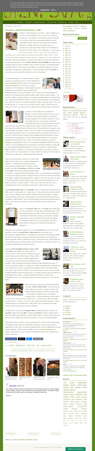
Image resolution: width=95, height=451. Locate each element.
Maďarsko (84, 402)
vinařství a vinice (30, 345)
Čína (86, 423)
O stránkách (20, 22)
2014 (66, 73)
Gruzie (85, 416)
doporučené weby (82, 392)
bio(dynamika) (82, 383)
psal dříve (40, 149)
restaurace (66, 402)
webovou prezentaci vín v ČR (14, 85)
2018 (66, 64)
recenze (72, 383)
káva (77, 418)
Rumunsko (71, 418)
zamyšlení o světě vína (46, 345)
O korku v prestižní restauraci (70, 371)
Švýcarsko (66, 425)
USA (79, 411)
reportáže (72, 397)
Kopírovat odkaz (38, 339)
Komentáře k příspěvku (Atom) (28, 440)
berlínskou (8, 142)
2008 (66, 87)
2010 (66, 82)
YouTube (66, 308)
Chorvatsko (71, 413)
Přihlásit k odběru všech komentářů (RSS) (75, 375)
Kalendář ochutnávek (39, 22)
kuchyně (66, 409)
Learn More (44, 10)
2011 (66, 80)
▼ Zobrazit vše (66, 92)
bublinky (66, 387)
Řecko (77, 413)
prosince (69, 89)
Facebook (66, 310)
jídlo (73, 399)
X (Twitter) (67, 312)
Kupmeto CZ (17, 62)
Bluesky (29, 339)
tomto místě (74, 111)
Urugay (81, 423)
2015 (66, 71)
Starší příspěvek (55, 433)
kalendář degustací (79, 113)
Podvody (71, 404)
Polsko (65, 418)
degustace (12, 345)
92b (76, 420)
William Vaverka (67, 332)
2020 (66, 60)
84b (64, 420)
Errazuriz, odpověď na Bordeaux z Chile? (23, 29)
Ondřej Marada (67, 343)
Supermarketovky (82, 406)
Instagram (67, 306)
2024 (66, 51)
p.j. (64, 353)
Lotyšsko (65, 423)
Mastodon (66, 314)
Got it (53, 10)
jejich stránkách (47, 329)
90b (72, 420)
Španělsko (78, 387)
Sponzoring (28, 22)
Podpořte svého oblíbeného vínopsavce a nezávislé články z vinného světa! (33, 350)
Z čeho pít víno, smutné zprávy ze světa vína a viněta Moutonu (78, 249)
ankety (78, 397)
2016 (66, 69)
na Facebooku (71, 31)
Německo (66, 394)
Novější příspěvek (11, 433)
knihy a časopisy (75, 402)
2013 (66, 75)
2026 (66, 46)
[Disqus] (33, 406)
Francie (85, 387)
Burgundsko (79, 394)
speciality (74, 409)
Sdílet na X (21, 339)
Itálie (85, 394)
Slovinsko (66, 411)
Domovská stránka (33, 433)
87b (68, 420)
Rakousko (84, 397)
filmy (85, 404)
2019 (66, 62)
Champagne (79, 399)
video (65, 413)
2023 (66, 53)
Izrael (85, 420)
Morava (72, 394)
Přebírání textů (62, 22)
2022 (66, 55)
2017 (66, 66)
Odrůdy (85, 418)
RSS (77, 22)
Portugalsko (84, 413)
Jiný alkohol (67, 399)
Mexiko (71, 423)
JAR (80, 418)
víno (38, 345)
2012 (66, 78)
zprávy (72, 387)
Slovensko (84, 409)
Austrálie (85, 411)
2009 (66, 84)
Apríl (81, 420)
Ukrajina (76, 423)
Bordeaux (66, 397)
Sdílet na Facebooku (11, 339)
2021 (66, 57)
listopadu (69, 91)
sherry (85, 399)
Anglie (75, 411)
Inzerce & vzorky (52, 22)
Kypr (65, 416)
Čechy (65, 404)
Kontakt (71, 22)
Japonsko (79, 404)
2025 (66, 48)
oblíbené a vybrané (20, 345)
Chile (71, 411)
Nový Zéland (78, 416)
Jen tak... (73, 385)
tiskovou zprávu (16, 83)
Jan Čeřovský (13, 342)
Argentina (70, 416)
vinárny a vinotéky (68, 406)
